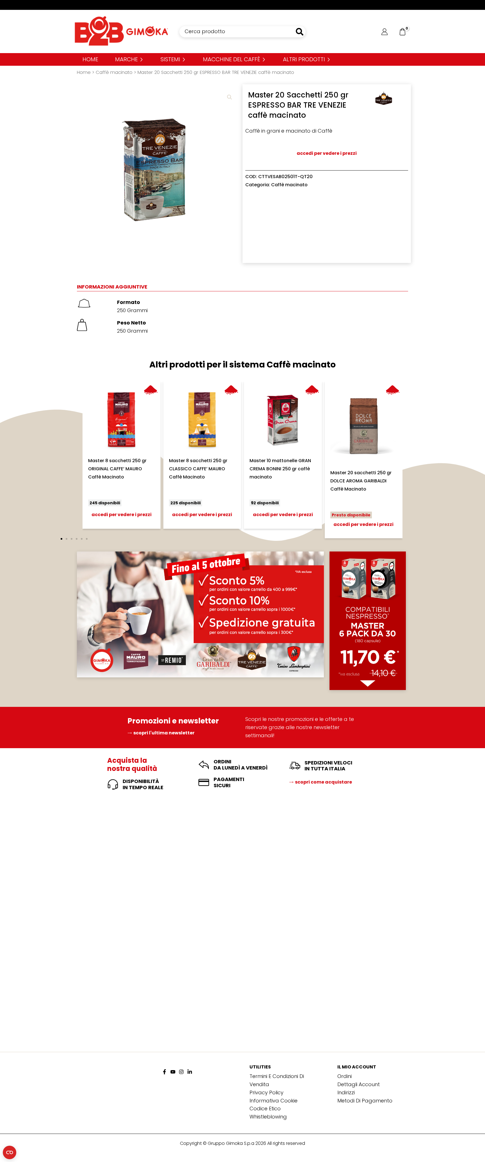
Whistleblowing (268, 1116)
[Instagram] (181, 1071)
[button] (230, 97)
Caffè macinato (114, 72)
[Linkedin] (189, 1071)
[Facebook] (164, 1071)
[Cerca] (300, 31)
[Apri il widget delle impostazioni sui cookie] (9, 1152)
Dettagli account (358, 1084)
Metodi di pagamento (364, 1100)
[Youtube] (172, 1071)
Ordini (344, 1076)
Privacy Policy (266, 1092)
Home (84, 72)
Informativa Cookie (274, 1100)
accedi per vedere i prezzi (327, 153)
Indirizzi (346, 1092)
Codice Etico (265, 1108)
